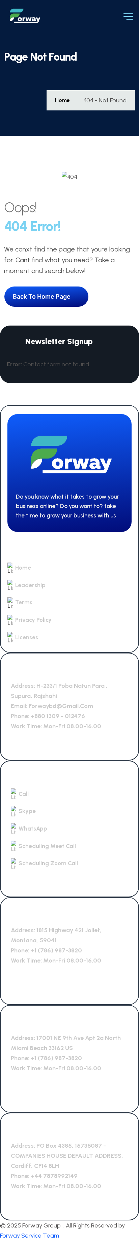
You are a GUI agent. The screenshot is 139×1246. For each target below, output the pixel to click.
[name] (24, 16)
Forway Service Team (29, 1235)
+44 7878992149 (54, 1176)
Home (62, 100)
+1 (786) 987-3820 (56, 950)
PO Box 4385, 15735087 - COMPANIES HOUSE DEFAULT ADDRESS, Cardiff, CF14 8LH (67, 1156)
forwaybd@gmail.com (61, 706)
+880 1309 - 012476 (58, 716)
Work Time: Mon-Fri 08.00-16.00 (56, 726)
